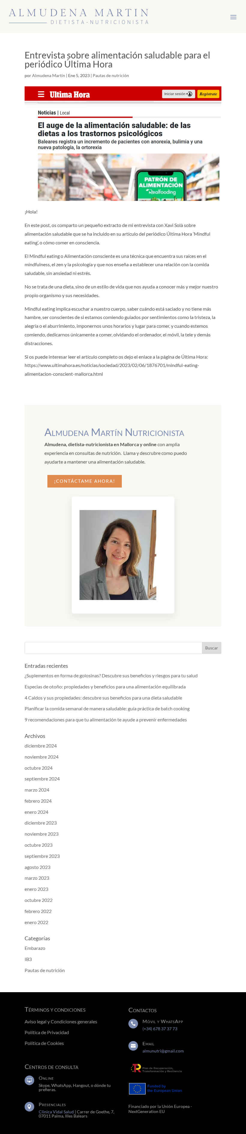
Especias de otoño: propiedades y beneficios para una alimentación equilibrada (105, 686)
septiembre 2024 (42, 778)
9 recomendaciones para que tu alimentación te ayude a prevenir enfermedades (106, 719)
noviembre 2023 (41, 834)
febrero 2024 (38, 801)
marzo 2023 (37, 878)
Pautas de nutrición (111, 75)
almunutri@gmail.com (163, 1050)
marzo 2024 (37, 789)
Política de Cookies (44, 1043)
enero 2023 (36, 889)
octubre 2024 (38, 768)
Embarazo (35, 948)
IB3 (28, 959)
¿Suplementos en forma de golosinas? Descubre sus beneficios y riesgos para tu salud (111, 675)
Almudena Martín (48, 75)
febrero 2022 (38, 911)
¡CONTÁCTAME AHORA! (84, 481)
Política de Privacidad (47, 1032)
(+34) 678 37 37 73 (159, 1028)
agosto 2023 (37, 867)
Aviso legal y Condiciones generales (61, 1021)
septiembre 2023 (42, 856)
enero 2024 (36, 812)
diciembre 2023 (41, 822)
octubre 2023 (38, 845)
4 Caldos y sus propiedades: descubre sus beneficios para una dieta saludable (103, 697)
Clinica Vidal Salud (56, 1111)
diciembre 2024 (41, 745)
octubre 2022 (38, 900)
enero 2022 (36, 922)
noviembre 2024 (41, 756)
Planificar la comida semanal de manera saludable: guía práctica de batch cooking (107, 708)
